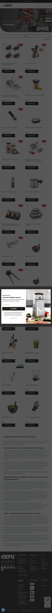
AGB (16, 318)
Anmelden (13, 309)
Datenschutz (13, 318)
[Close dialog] (49, 291)
